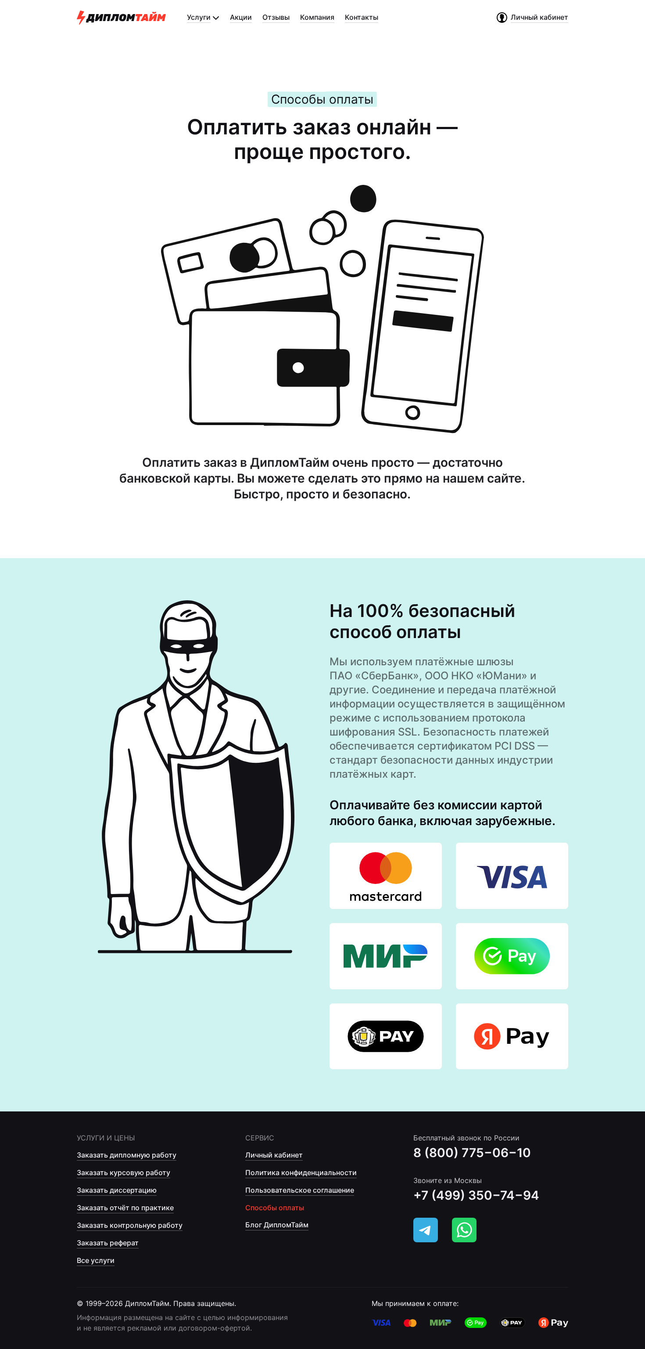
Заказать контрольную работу (130, 1225)
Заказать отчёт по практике (125, 1207)
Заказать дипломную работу (126, 1155)
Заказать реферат (108, 1242)
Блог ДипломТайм (276, 1224)
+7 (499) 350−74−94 (476, 1195)
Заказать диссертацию (117, 1190)
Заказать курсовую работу (123, 1172)
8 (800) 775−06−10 (472, 1152)
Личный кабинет (274, 1155)
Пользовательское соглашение (299, 1190)
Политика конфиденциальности (301, 1172)
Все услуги (96, 1260)
